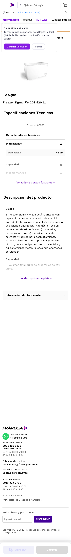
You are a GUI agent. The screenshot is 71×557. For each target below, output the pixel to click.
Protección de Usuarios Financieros (22, 499)
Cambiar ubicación (17, 46)
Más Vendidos (11, 19)
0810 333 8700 (11, 482)
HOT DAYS (42, 19)
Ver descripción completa (34, 278)
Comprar (52, 549)
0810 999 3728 (11, 448)
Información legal (12, 495)
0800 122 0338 (11, 445)
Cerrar (38, 46)
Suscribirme (43, 519)
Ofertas (27, 19)
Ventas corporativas (15, 473)
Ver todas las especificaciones (34, 182)
